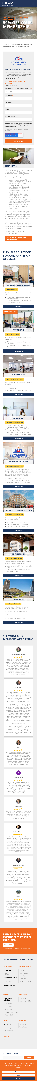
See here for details (11, 233)
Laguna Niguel (9, 981)
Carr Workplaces (8, 4)
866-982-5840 (13, 85)
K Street (22, 970)
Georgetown (23, 973)
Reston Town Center (11, 1012)
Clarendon (8, 1004)
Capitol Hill (22, 979)
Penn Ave (22, 976)
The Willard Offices (25, 981)
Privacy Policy (7, 130)
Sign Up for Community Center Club (16, 238)
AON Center (9, 1031)
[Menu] (33, 3)
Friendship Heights (25, 1001)
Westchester (23, 1027)
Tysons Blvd (9, 1015)
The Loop (8, 1028)
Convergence (8, 1040)
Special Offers (11, 44)
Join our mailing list (10, 1054)
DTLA (7, 974)
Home (4, 44)
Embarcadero (9, 989)
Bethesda (22, 998)
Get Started (8, 945)
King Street (8, 1009)
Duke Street (8, 1006)
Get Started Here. (25, 948)
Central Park (23, 1024)
